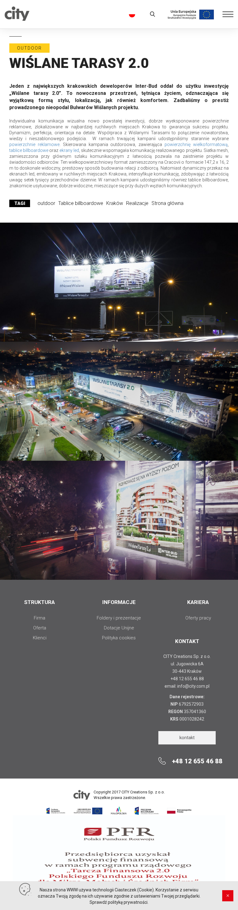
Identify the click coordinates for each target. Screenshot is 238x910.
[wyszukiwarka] (152, 14)
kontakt (187, 737)
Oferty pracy (198, 618)
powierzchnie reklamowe (34, 144)
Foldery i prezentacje (119, 618)
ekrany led (69, 150)
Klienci (39, 638)
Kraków (114, 203)
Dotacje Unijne (119, 628)
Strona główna (167, 203)
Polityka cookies (119, 638)
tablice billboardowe (28, 150)
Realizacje (137, 203)
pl (131, 14)
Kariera (198, 602)
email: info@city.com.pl (187, 686)
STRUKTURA (39, 602)
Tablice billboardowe (80, 203)
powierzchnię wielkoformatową (196, 144)
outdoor (46, 203)
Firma (39, 618)
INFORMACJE (119, 602)
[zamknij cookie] (227, 895)
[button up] (119, 21)
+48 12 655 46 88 (187, 678)
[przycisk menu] (228, 16)
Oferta (39, 628)
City (17, 19)
